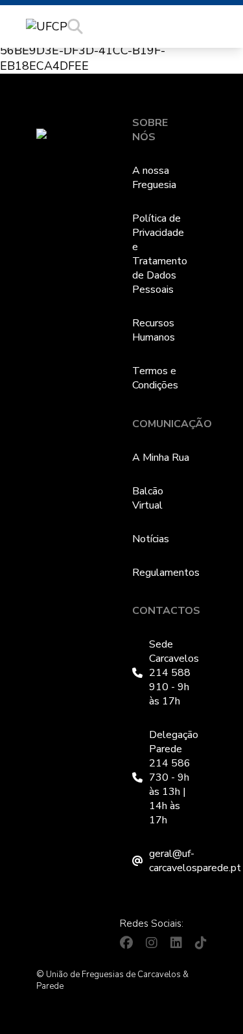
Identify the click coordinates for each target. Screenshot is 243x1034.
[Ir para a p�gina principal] (46, 26)
